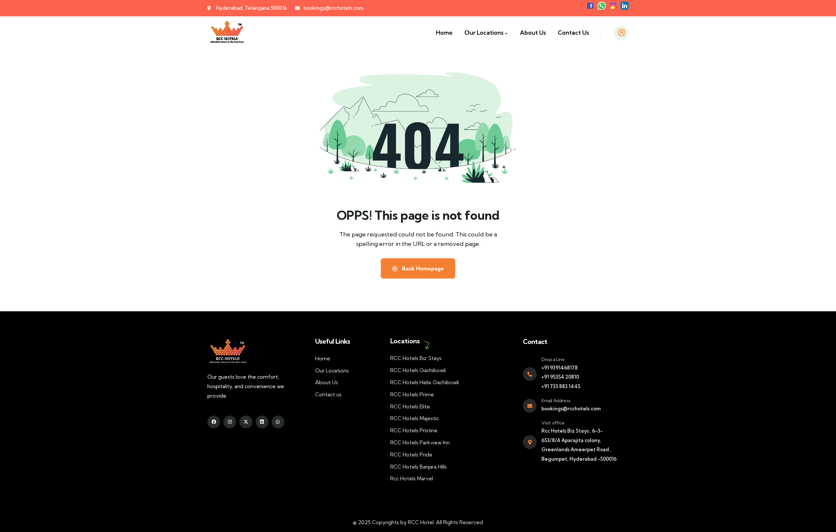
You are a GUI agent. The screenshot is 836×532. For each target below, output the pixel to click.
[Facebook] (213, 422)
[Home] (226, 33)
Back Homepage (422, 268)
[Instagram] (229, 422)
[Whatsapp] (278, 422)
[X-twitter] (245, 422)
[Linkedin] (262, 422)
